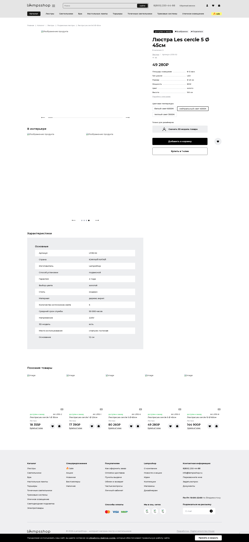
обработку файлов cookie (102, 538)
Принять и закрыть (208, 538)
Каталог (34, 13)
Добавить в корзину (180, 141)
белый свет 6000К (164, 108)
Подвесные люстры (66, 25)
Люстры (50, 25)
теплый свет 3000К (164, 114)
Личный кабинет (114, 490)
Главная (30, 25)
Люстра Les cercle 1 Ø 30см (44, 417)
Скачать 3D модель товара (183, 129)
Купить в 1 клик (180, 151)
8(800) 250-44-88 (164, 5)
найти (142, 6)
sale (218, 14)
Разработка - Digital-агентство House (196, 531)
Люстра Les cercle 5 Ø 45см (162, 417)
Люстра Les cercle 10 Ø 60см (201, 417)
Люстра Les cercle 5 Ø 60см (122, 417)
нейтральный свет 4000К (192, 108)
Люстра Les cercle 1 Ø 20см (83, 417)
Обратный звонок (187, 6)
